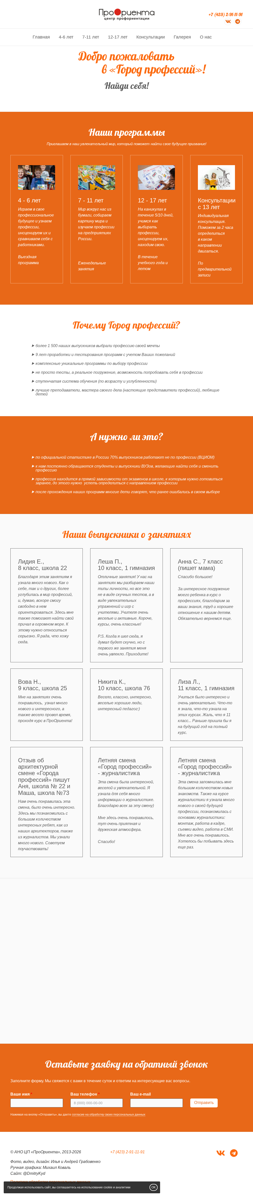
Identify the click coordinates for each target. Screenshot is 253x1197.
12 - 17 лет (152, 200)
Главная (41, 37)
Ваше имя (20, 1094)
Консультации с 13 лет (216, 203)
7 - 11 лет (91, 200)
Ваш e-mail (140, 1094)
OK (153, 1187)
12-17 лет (117, 37)
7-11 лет (90, 37)
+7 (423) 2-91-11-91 (226, 14)
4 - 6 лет (29, 200)
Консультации (150, 37)
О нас (206, 37)
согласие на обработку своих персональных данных (108, 1114)
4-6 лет (66, 37)
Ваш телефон (83, 1094)
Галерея (182, 37)
